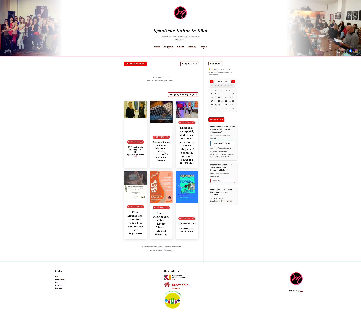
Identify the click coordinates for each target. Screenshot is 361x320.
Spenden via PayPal (221, 143)
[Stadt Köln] (176, 289)
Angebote (168, 47)
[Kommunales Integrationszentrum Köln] (176, 280)
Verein (204, 47)
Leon (301, 291)
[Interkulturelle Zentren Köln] (172, 309)
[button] (211, 81)
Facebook (59, 285)
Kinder (180, 47)
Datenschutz (60, 282)
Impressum (59, 279)
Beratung (192, 47)
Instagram (59, 288)
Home (157, 47)
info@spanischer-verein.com (222, 201)
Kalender (168, 250)
